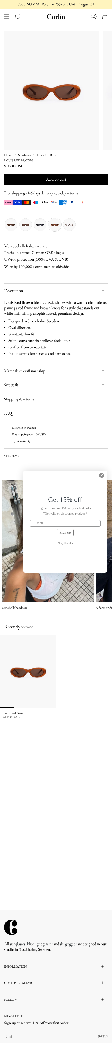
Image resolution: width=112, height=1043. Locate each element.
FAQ (8, 413)
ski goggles (68, 944)
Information (15, 966)
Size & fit (11, 385)
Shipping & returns (19, 399)
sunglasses (17, 944)
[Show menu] (7, 16)
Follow (10, 1000)
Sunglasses (24, 155)
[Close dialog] (101, 475)
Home (8, 155)
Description (13, 290)
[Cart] (104, 16)
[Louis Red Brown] (28, 671)
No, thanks (65, 543)
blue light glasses (40, 944)
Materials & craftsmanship (24, 371)
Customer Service (19, 983)
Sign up (65, 532)
